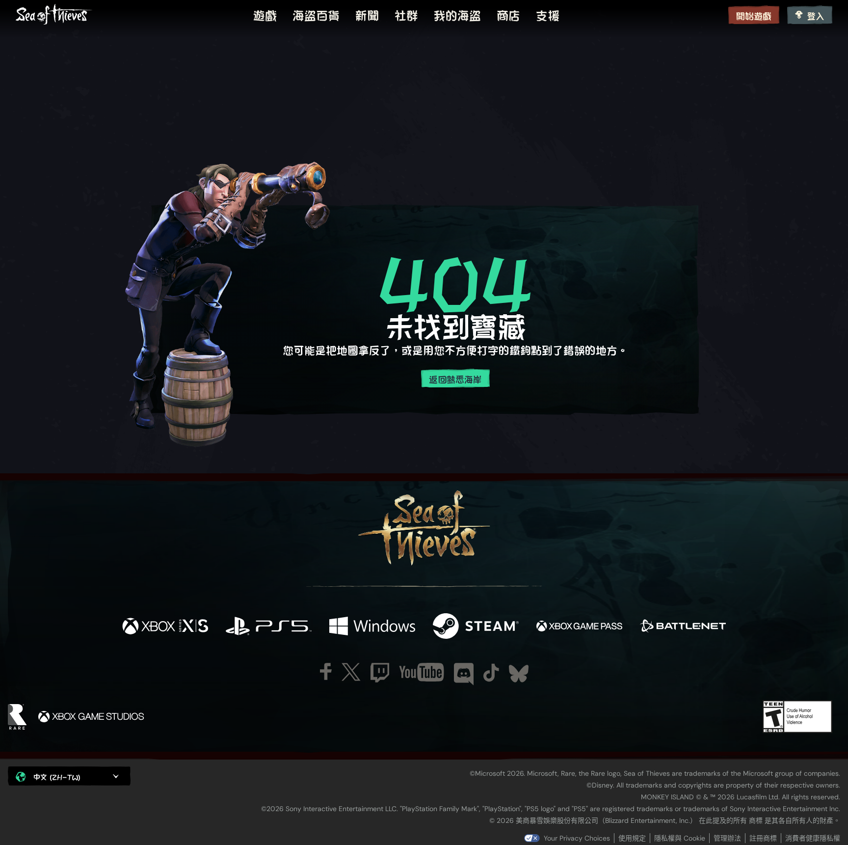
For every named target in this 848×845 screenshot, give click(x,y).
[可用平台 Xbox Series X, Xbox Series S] (165, 626)
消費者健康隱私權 (812, 838)
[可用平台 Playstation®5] (269, 626)
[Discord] (464, 674)
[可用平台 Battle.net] (683, 626)
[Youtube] (421, 672)
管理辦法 (727, 838)
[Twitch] (380, 672)
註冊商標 (763, 838)
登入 (815, 15)
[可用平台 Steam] (476, 626)
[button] (69, 776)
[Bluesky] (519, 673)
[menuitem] (265, 14)
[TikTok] (491, 672)
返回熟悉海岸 (455, 379)
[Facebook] (326, 671)
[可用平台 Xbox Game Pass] (579, 626)
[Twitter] (351, 672)
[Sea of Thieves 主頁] (54, 15)
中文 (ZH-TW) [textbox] (56, 776)
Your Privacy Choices (577, 838)
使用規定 (632, 838)
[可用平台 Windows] (372, 626)
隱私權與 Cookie (679, 838)
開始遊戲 (753, 15)
